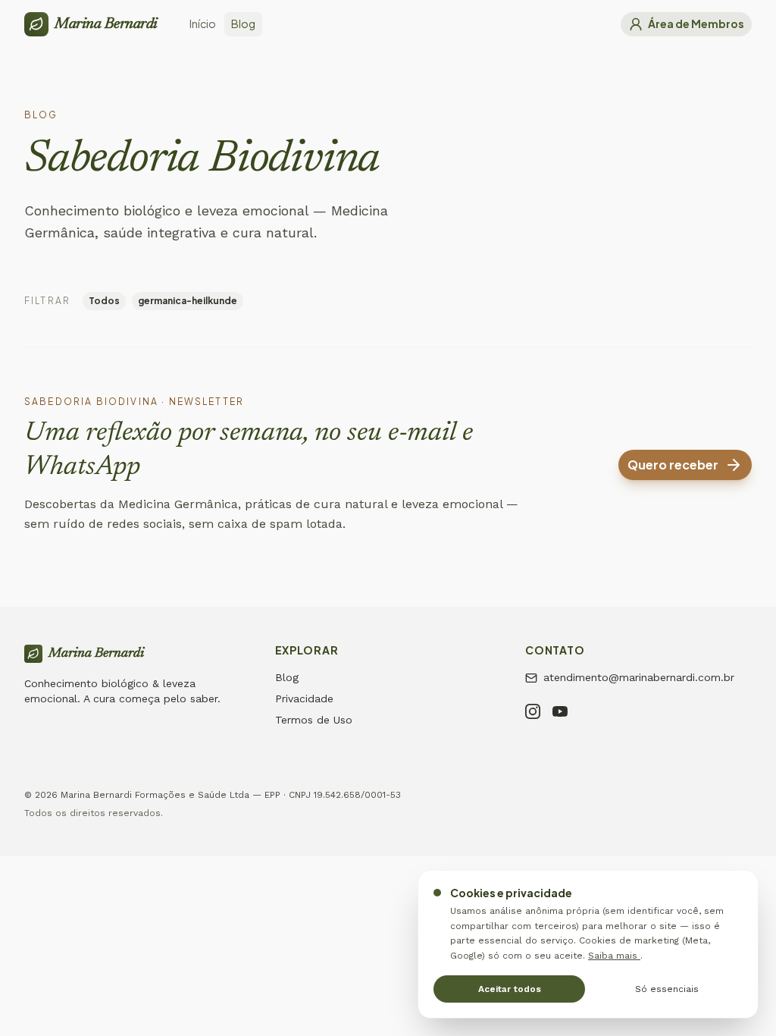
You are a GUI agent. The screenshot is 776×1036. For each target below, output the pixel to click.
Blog (287, 677)
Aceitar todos (509, 989)
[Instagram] (532, 714)
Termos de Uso (313, 720)
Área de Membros (696, 23)
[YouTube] (560, 714)
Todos (104, 300)
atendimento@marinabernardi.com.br (638, 677)
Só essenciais (667, 989)
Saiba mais (614, 955)
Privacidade (304, 698)
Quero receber (672, 464)
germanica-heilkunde (187, 300)
